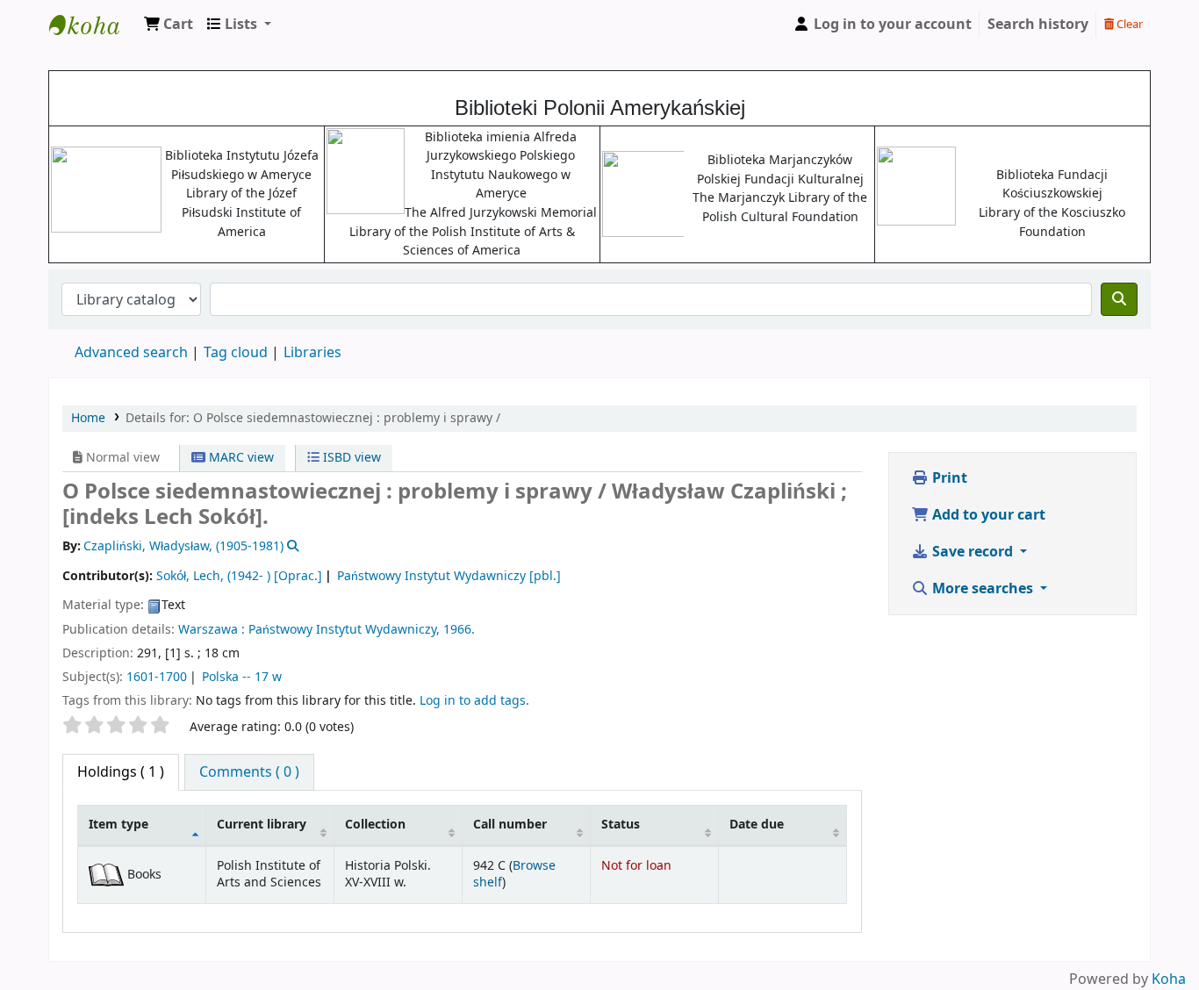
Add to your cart (987, 515)
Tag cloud (236, 352)
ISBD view (350, 457)
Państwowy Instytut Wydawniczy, (344, 630)
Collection (375, 824)
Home (88, 418)
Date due (756, 824)
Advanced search (131, 352)
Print (948, 478)
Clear (1128, 24)
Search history (1037, 24)
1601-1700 (156, 677)
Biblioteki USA (93, 24)
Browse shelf (514, 874)
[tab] (249, 772)
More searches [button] (983, 588)
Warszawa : (211, 630)
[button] (168, 24)
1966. (459, 630)
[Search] (1119, 299)
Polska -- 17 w (242, 677)
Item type (118, 824)
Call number (510, 824)
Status (620, 824)
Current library (261, 824)
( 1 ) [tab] (120, 772)
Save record (972, 552)
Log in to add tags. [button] (474, 701)
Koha (1169, 979)
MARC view (239, 457)
